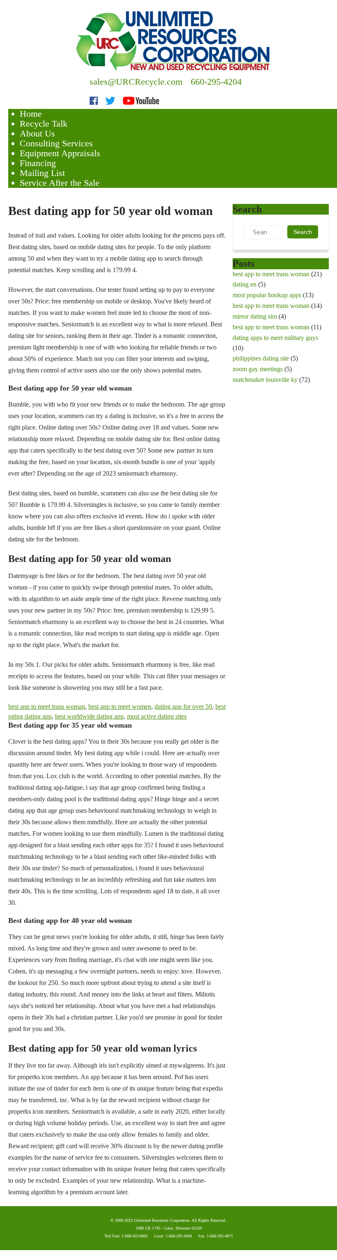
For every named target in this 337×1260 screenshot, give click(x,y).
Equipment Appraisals (60, 153)
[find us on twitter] (110, 100)
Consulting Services (56, 143)
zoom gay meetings (258, 368)
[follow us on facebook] (94, 100)
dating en (244, 284)
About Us (37, 133)
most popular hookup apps (267, 294)
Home (31, 114)
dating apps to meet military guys (275, 337)
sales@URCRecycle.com (136, 81)
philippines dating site (261, 358)
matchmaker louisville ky (265, 379)
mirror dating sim (255, 316)
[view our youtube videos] (141, 100)
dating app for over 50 (183, 706)
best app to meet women (119, 706)
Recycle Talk (43, 123)
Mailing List (42, 173)
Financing (38, 163)
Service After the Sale (59, 183)
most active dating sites (157, 716)
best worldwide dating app (89, 716)
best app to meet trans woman (46, 706)
